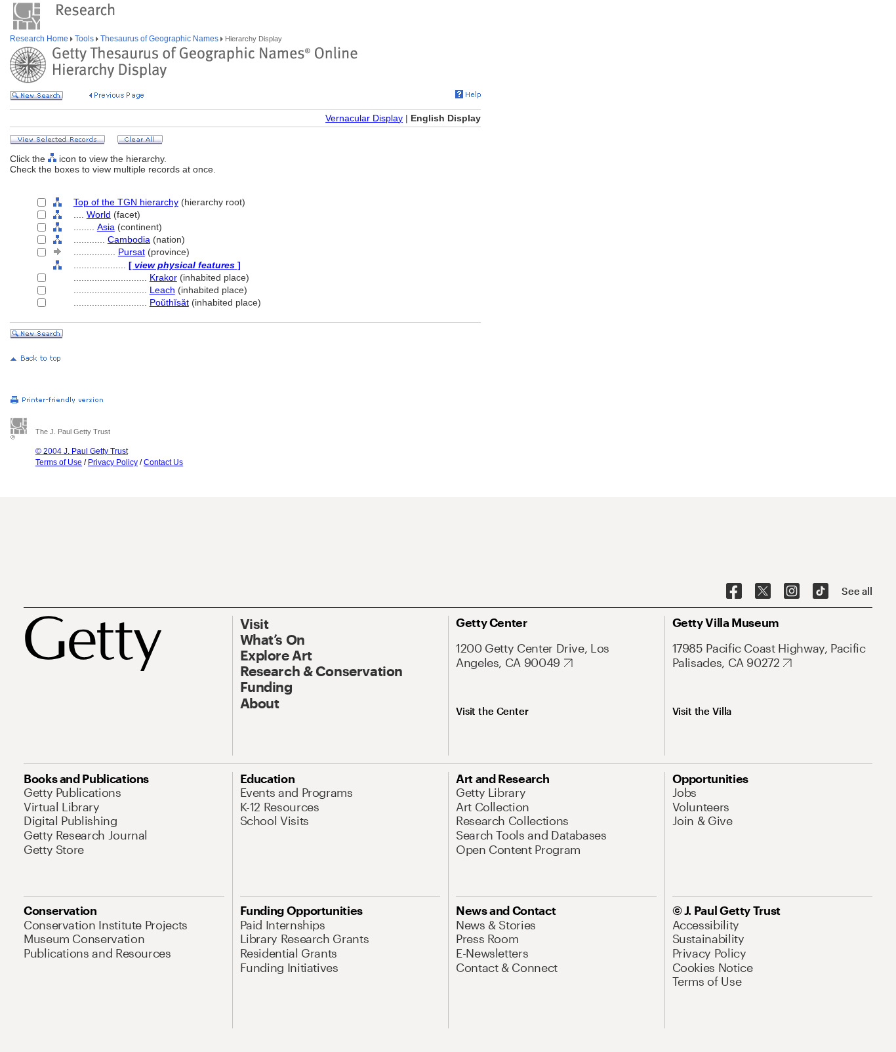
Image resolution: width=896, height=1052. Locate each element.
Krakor (163, 277)
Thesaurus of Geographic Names (159, 38)
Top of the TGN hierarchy (125, 202)
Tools (84, 38)
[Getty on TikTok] (820, 591)
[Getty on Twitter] (763, 591)
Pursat (131, 252)
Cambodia (129, 239)
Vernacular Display (364, 118)
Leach (162, 290)
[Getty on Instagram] (792, 591)
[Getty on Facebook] (734, 591)
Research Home (40, 38)
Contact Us (163, 462)
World (99, 214)
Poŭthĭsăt (169, 302)
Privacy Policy (113, 462)
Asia (106, 227)
